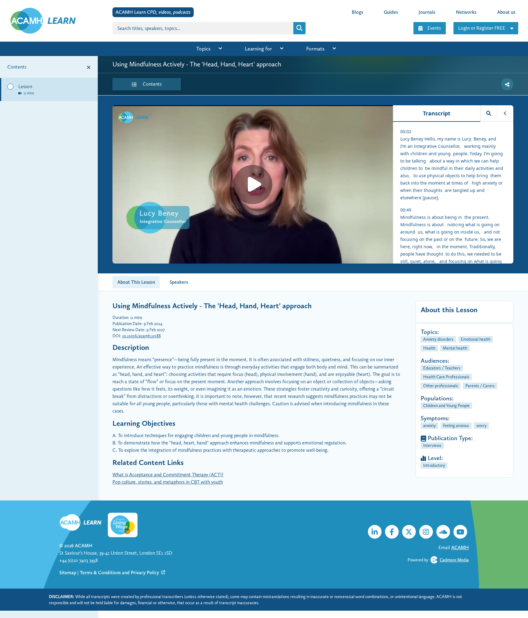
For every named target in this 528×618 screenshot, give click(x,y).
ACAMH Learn (153, 12)
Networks (466, 12)
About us (506, 12)
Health (429, 348)
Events (434, 28)
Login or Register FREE (481, 28)
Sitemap (67, 572)
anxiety (429, 425)
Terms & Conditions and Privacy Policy (120, 572)
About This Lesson (136, 282)
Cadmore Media (454, 559)
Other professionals (440, 385)
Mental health (455, 348)
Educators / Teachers (441, 367)
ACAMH (83, 546)
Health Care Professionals (446, 376)
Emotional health (475, 339)
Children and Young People (446, 405)
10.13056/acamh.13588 (141, 335)
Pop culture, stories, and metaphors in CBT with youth (167, 482)
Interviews (432, 445)
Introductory (434, 465)
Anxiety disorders (438, 339)
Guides (391, 12)
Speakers (179, 282)
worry (481, 425)
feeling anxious (456, 425)
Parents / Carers (480, 385)
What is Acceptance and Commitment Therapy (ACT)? (167, 475)
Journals (427, 12)
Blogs (357, 12)
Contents (151, 84)
